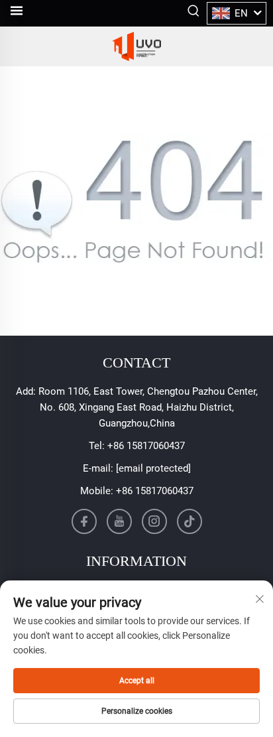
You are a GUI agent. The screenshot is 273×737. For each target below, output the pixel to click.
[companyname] (136, 46)
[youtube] (119, 521)
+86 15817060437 (146, 446)
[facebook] (84, 521)
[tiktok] (189, 521)
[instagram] (154, 521)
